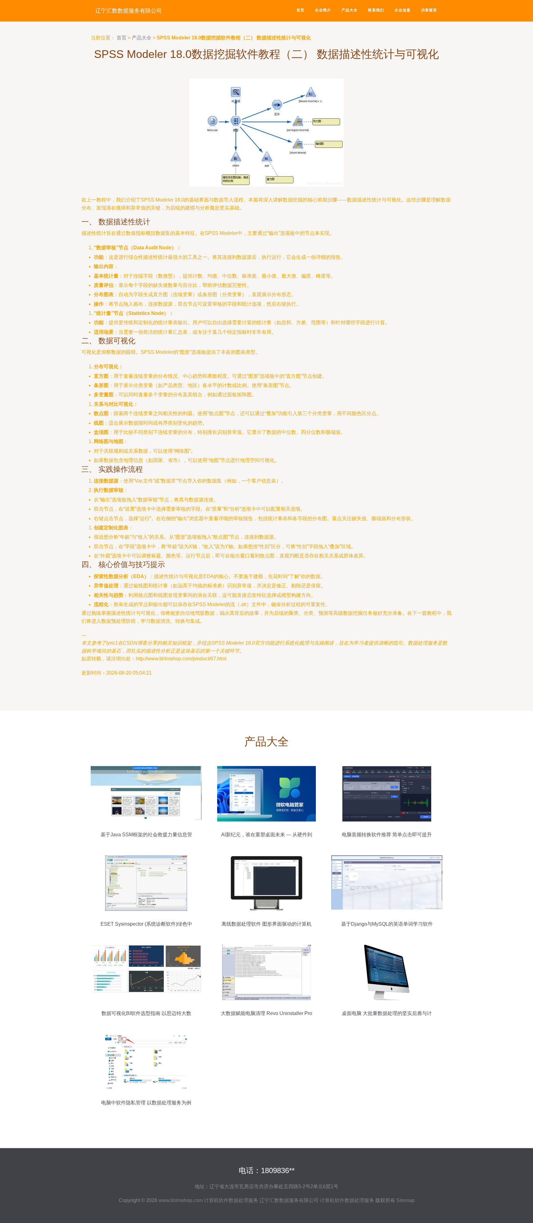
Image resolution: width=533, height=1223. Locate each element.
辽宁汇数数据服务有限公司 (128, 11)
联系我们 (376, 10)
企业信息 (403, 10)
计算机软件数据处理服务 (231, 1200)
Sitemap (405, 1200)
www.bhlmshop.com (181, 1200)
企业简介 (323, 10)
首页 (300, 10)
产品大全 (349, 10)
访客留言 (429, 10)
